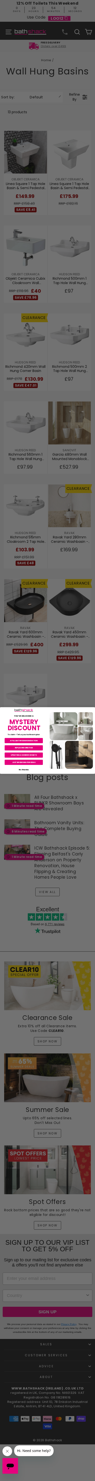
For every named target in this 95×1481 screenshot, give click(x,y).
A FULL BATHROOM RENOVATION (24, 740)
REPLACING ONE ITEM (24, 748)
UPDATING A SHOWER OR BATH (24, 755)
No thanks (23, 769)
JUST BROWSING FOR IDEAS (23, 762)
